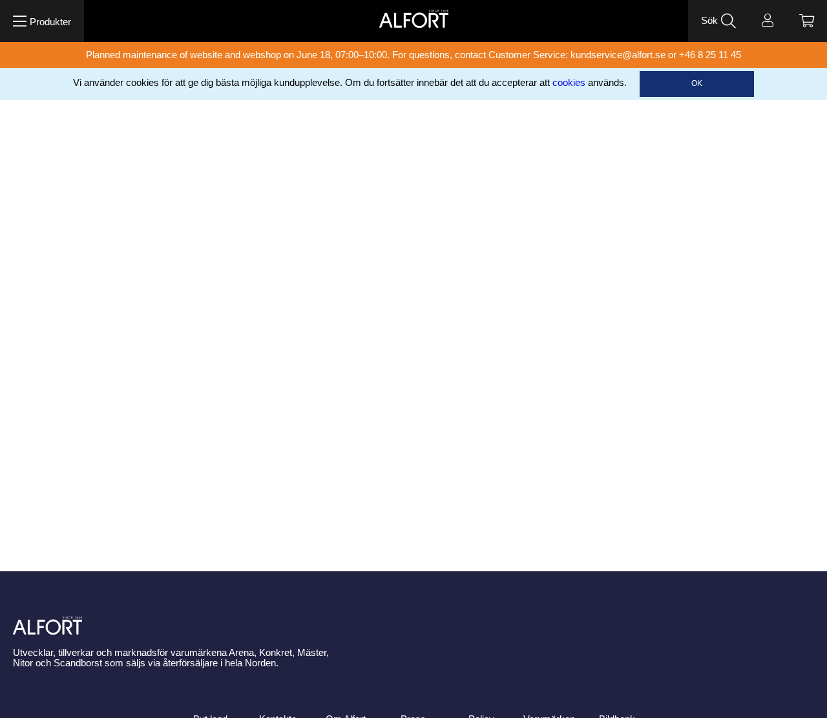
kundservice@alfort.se (618, 55)
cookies (568, 83)
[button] (42, 21)
